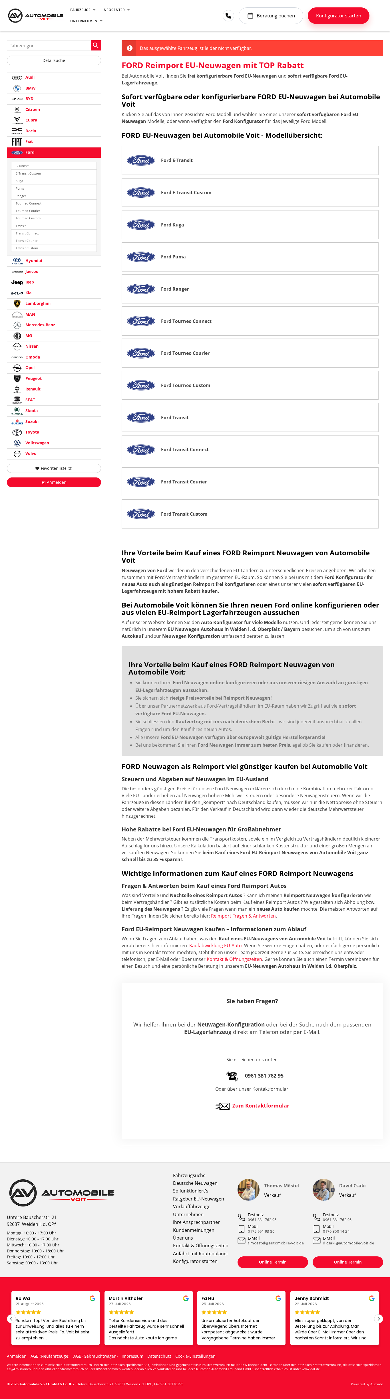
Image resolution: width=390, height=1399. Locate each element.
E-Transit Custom (28, 173)
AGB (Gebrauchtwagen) (95, 1356)
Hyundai (33, 261)
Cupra (30, 120)
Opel (29, 367)
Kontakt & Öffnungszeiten (234, 959)
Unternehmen (83, 21)
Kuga (19, 181)
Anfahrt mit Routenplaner (200, 1253)
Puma (20, 188)
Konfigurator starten (195, 1261)
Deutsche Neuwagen (195, 1183)
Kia (27, 292)
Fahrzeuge (80, 9)
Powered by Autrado (367, 1384)
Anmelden (17, 1356)
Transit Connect (27, 233)
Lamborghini (37, 303)
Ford (29, 152)
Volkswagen (36, 443)
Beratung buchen (276, 15)
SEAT (29, 399)
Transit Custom (27, 248)
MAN (29, 314)
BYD (28, 98)
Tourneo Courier (28, 210)
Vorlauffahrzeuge (191, 1206)
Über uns (183, 1238)
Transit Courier (26, 240)
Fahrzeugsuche (189, 1175)
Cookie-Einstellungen (195, 1356)
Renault (32, 389)
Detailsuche (54, 60)
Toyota (31, 432)
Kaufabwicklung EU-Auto (215, 945)
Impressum (132, 1356)
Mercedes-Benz (39, 325)
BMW (30, 88)
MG (28, 335)
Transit (21, 226)
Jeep (29, 282)
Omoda (32, 357)
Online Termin (273, 1262)
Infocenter (113, 9)
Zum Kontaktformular (260, 1105)
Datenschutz (159, 1356)
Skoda (31, 410)
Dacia (30, 130)
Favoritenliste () (56, 468)
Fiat (28, 141)
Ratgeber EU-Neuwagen (198, 1199)
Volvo (30, 453)
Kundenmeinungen (193, 1230)
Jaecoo (31, 271)
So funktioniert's (190, 1191)
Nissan (31, 346)
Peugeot (33, 378)
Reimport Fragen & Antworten (243, 916)
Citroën (32, 109)
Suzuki (31, 421)
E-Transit (22, 166)
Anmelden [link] (57, 482)
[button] (378, 1319)
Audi (29, 77)
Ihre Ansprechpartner (196, 1222)
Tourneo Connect (28, 203)
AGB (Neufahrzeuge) (50, 1356)
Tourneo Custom (28, 218)
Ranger (21, 196)
